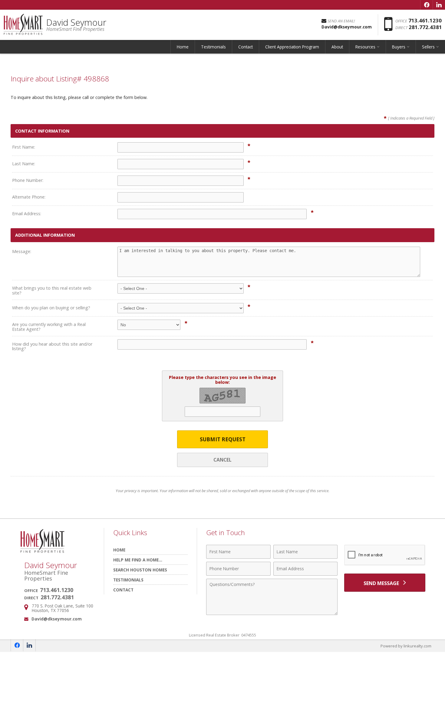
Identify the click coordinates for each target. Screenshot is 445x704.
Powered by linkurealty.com (406, 646)
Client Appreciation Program (292, 47)
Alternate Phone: (28, 197)
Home (183, 47)
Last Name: (23, 163)
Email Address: (26, 213)
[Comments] (272, 613)
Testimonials (213, 47)
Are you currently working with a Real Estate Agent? (49, 326)
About (337, 47)
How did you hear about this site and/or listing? (52, 346)
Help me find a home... (137, 560)
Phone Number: (27, 180)
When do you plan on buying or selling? (51, 308)
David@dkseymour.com (56, 619)
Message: (21, 251)
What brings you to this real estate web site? (51, 290)
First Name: (23, 147)
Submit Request (223, 439)
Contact (245, 47)
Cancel (222, 459)
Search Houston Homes (140, 570)
